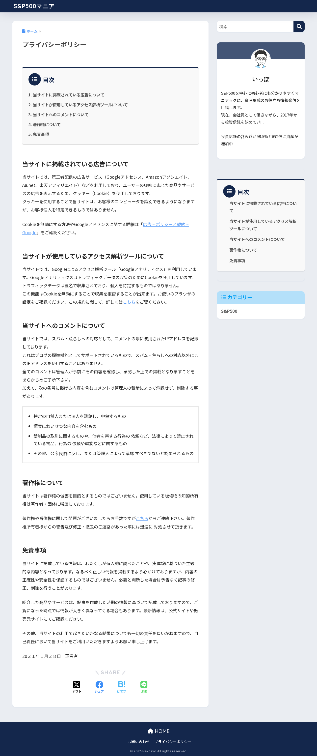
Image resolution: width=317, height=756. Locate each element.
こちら (129, 302)
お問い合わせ (139, 741)
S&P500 (229, 311)
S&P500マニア (34, 6)
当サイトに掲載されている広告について (68, 95)
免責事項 (41, 134)
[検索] (299, 26)
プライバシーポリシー (172, 741)
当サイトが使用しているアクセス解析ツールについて (80, 105)
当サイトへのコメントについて (60, 114)
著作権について (47, 124)
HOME (161, 731)
